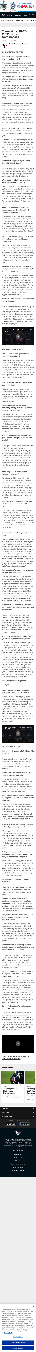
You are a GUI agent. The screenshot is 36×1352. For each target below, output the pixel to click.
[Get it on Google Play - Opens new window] (24, 1125)
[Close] (33, 1306)
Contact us (18, 1157)
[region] (18, 1328)
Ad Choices (18, 1160)
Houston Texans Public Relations (18, 44)
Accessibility (18, 1154)
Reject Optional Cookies (18, 1342)
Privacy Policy (18, 1150)
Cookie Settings (18, 1167)
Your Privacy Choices (18, 1164)
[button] (18, 336)
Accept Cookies (18, 1348)
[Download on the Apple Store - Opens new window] (10, 1124)
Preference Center (18, 1170)
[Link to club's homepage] (3, 14)
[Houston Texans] (18, 1133)
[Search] (29, 15)
